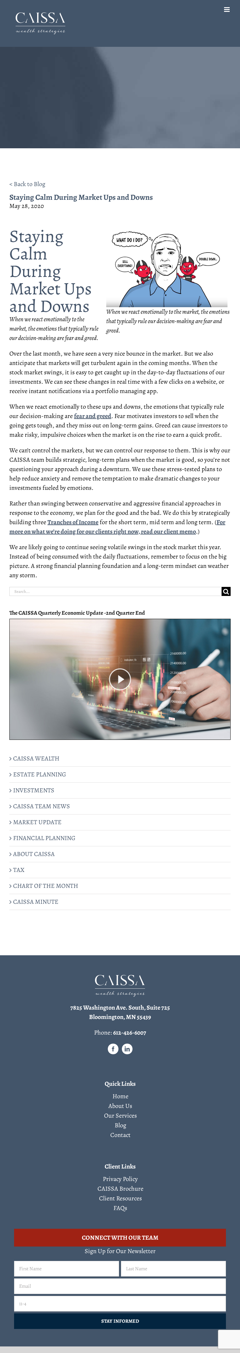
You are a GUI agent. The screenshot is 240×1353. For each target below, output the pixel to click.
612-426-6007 (129, 1032)
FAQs (120, 1208)
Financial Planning (44, 838)
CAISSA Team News (41, 806)
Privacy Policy (120, 1179)
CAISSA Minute (35, 902)
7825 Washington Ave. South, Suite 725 (120, 1007)
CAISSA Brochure (120, 1188)
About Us (120, 1106)
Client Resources (120, 1198)
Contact (120, 1135)
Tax (18, 870)
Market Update (37, 822)
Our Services (120, 1115)
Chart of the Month (45, 886)
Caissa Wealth (36, 758)
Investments (33, 790)
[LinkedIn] (127, 1049)
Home (120, 1096)
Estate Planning (39, 774)
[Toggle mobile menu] (227, 9)
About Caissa (34, 854)
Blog (120, 1125)
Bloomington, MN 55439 (120, 1017)
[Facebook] (113, 1049)
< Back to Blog (27, 184)
